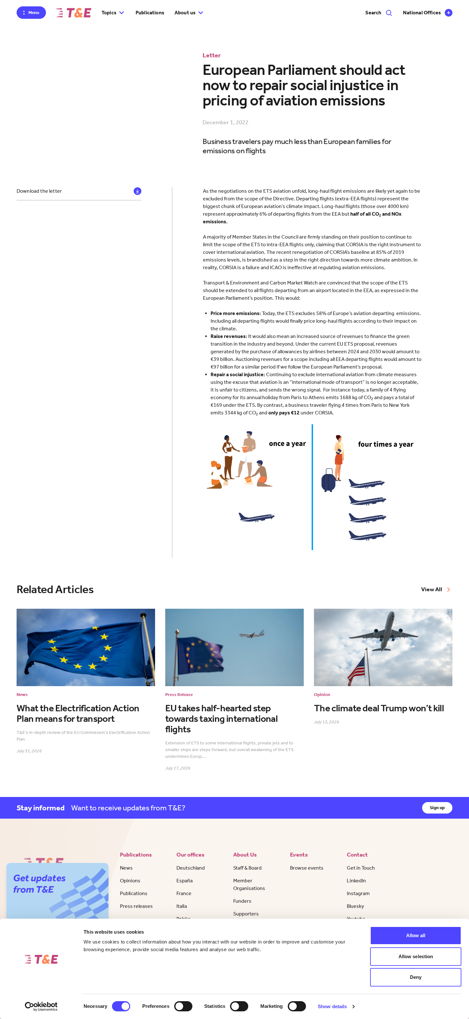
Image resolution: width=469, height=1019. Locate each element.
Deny (415, 977)
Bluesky (355, 906)
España (184, 881)
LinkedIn (356, 881)
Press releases (136, 906)
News (126, 868)
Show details (332, 1006)
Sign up (437, 807)
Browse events (307, 868)
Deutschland (190, 868)
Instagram (358, 893)
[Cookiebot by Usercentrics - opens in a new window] (41, 1006)
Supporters (246, 914)
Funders (242, 901)
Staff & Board (247, 868)
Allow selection (415, 956)
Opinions (130, 881)
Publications (150, 13)
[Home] (73, 13)
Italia (181, 906)
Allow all (416, 935)
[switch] (183, 1006)
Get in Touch (361, 868)
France (183, 893)
